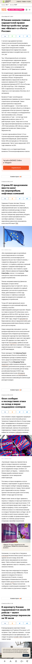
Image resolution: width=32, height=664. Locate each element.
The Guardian (13, 342)
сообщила (18, 432)
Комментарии (16, 176)
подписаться (16, 168)
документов (24, 319)
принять (26, 655)
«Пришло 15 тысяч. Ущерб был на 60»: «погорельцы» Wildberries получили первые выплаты (15, 546)
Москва (12, 4)
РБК (17, 223)
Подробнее (25, 652)
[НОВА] (15, 10)
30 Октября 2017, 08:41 (7, 16)
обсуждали (21, 373)
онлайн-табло (18, 637)
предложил (5, 364)
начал (12, 581)
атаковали (5, 555)
